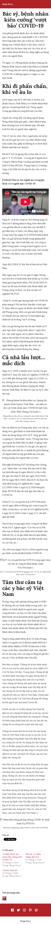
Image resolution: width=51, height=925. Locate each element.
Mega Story (7, 4)
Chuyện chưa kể (9, 870)
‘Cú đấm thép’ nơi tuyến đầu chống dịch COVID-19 (12, 857)
